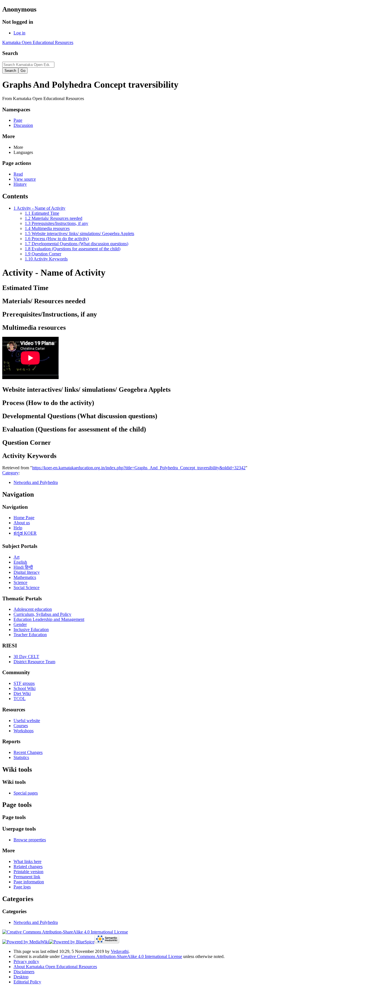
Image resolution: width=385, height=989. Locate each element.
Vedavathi (120, 951)
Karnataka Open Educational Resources (37, 42)
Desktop (21, 976)
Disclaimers (24, 971)
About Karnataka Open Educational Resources (55, 966)
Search (10, 53)
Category (10, 472)
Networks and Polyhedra (36, 482)
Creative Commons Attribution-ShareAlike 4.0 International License (121, 956)
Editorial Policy (27, 981)
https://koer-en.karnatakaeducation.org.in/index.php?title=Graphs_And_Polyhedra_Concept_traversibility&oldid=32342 (138, 467)
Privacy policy (26, 961)
